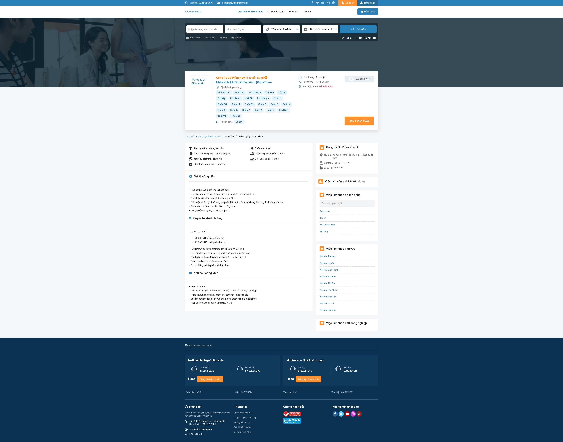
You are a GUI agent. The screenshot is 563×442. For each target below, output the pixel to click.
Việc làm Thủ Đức (328, 256)
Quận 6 (234, 110)
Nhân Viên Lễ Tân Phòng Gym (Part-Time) (244, 82)
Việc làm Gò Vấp (327, 263)
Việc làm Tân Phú (327, 283)
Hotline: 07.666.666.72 (201, 2)
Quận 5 (221, 110)
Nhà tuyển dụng (275, 11)
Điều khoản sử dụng (243, 427)
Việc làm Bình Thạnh (329, 270)
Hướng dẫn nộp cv (242, 422)
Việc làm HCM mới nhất (250, 11)
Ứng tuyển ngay (359, 121)
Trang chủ (189, 136)
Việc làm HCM (193, 392)
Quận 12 (249, 104)
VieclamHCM (290, 392)
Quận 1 (277, 98)
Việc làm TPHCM (243, 392)
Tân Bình (283, 110)
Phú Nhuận (263, 98)
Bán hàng (324, 231)
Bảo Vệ (323, 218)
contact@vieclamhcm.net (235, 2)
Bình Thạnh (255, 92)
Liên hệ (307, 11)
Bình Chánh (224, 92)
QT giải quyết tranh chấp (245, 417)
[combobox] (281, 29)
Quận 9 (270, 110)
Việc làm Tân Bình (328, 276)
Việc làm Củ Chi (327, 303)
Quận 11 (235, 104)
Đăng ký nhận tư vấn (210, 379)
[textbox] (281, 29)
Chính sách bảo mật (243, 413)
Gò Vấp (222, 98)
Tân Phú (222, 116)
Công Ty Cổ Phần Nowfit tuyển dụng (240, 77)
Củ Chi (281, 92)
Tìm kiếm (361, 29)
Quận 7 (246, 110)
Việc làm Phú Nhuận (329, 290)
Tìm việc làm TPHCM (342, 392)
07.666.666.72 (195, 434)
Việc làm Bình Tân (328, 297)
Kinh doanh (195, 38)
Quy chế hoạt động (242, 432)
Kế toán (223, 38)
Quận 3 (274, 104)
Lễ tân (239, 121)
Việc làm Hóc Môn (328, 310)
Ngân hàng (236, 38)
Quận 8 (258, 110)
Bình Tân (239, 92)
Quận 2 (262, 104)
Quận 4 (286, 104)
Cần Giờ (269, 92)
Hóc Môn (235, 98)
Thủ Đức (235, 116)
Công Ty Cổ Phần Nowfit (209, 136)
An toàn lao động (327, 225)
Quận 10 (222, 104)
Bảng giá (293, 11)
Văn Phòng (210, 38)
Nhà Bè (248, 98)
